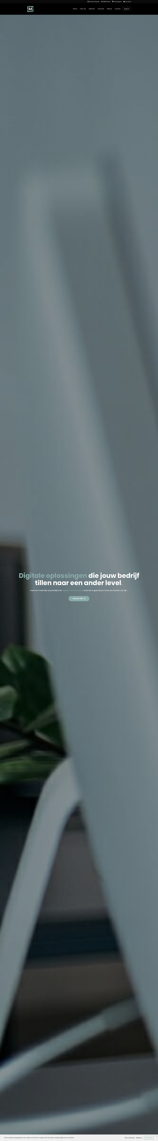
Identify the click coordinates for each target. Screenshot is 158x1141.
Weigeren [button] (139, 1137)
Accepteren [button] (148, 1137)
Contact (118, 9)
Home (75, 9)
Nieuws (109, 9)
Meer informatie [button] (130, 1137)
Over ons (83, 9)
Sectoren (101, 9)
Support (126, 9)
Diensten (92, 9)
